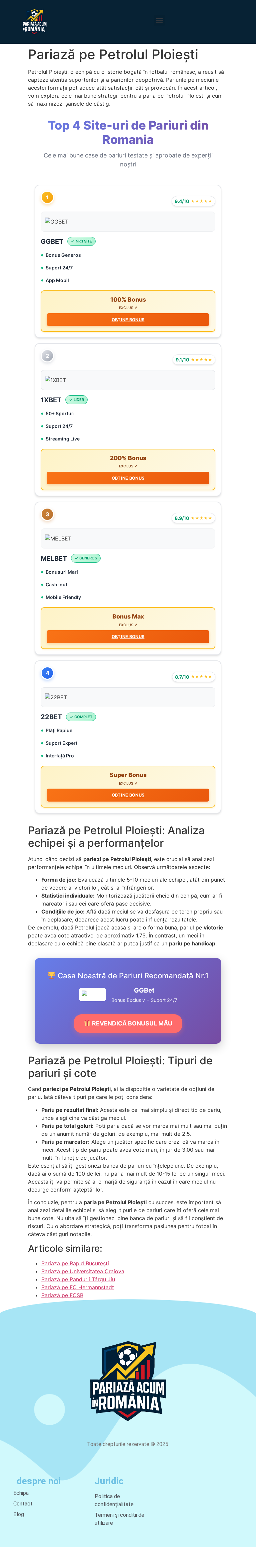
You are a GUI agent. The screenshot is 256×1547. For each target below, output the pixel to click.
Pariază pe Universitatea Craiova (82, 1271)
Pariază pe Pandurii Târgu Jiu (78, 1279)
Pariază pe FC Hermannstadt (77, 1287)
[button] (159, 20)
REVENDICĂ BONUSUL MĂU (131, 1023)
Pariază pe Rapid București (75, 1263)
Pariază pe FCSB (62, 1295)
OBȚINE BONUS (128, 319)
